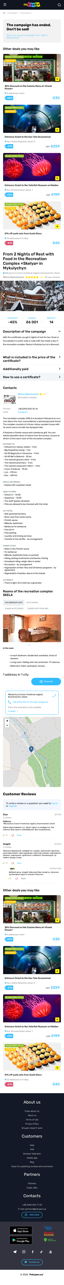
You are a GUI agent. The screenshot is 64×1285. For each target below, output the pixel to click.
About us (32, 1115)
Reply (19, 835)
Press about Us (32, 1111)
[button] (31, 749)
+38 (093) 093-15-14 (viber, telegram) (30, 702)
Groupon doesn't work (32, 1128)
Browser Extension (32, 1153)
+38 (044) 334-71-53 (32, 1205)
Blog (32, 1162)
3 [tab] (36, 644)
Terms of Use (32, 1119)
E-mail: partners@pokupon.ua (32, 1209)
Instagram (23, 412)
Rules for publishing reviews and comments (32, 1166)
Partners (32, 1183)
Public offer (32, 1188)
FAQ (32, 1149)
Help (32, 1145)
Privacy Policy (32, 1124)
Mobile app (32, 1158)
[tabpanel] (32, 628)
